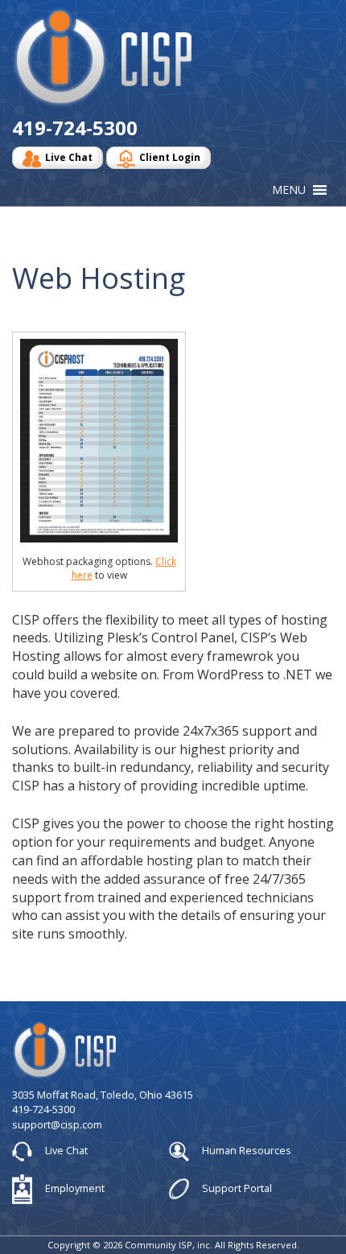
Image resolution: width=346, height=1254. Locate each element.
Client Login (169, 157)
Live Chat (69, 157)
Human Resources (245, 1150)
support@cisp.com (57, 1124)
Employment (74, 1188)
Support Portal (236, 1188)
